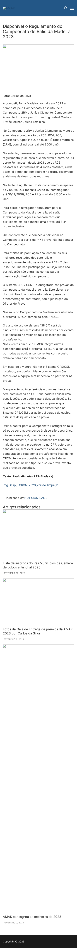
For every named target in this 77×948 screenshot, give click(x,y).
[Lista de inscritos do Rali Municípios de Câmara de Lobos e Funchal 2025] (38, 534)
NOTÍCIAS (31, 498)
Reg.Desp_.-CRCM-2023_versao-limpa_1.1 (30, 485)
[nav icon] (72, 8)
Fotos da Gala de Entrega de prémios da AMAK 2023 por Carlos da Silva (38, 631)
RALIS (43, 498)
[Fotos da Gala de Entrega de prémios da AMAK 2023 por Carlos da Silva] (38, 602)
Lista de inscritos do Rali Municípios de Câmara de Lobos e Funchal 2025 (38, 565)
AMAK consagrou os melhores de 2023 (32, 917)
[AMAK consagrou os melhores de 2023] (38, 778)
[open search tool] (65, 8)
